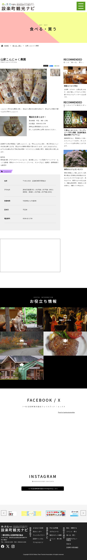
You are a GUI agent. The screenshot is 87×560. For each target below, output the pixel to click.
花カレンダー (37, 531)
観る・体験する (71, 528)
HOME (6, 46)
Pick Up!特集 (54, 528)
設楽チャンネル (38, 539)
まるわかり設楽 (38, 528)
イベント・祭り (71, 531)
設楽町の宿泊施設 (72, 547)
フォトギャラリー (39, 535)
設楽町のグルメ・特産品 (72, 539)
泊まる (68, 544)
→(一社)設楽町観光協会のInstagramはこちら (43, 488)
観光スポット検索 (56, 535)
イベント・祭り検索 (56, 539)
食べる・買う (17, 46)
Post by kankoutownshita (66, 412)
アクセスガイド (38, 542)
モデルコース (54, 531)
